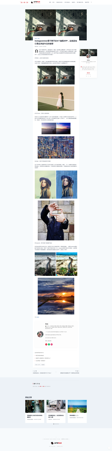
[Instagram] (52, 344)
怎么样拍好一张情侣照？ (41, 360)
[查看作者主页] (88, 56)
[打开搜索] (91, 2)
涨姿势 (42, 364)
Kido (37, 46)
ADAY (38, 317)
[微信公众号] (49, 344)
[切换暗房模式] (109, 448)
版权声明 (87, 2)
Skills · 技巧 (37, 38)
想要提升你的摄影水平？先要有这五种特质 (69, 372)
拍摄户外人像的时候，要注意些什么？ (43, 358)
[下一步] (85, 411)
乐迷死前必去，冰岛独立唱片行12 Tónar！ (42, 372)
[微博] (46, 344)
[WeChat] (88, 76)
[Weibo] (86, 76)
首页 (50, 2)
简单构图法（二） (74, 415)
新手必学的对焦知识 (40, 355)
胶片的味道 (31, 419)
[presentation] (34, 406)
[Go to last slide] (27, 411)
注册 (43, 386)
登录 (40, 386)
